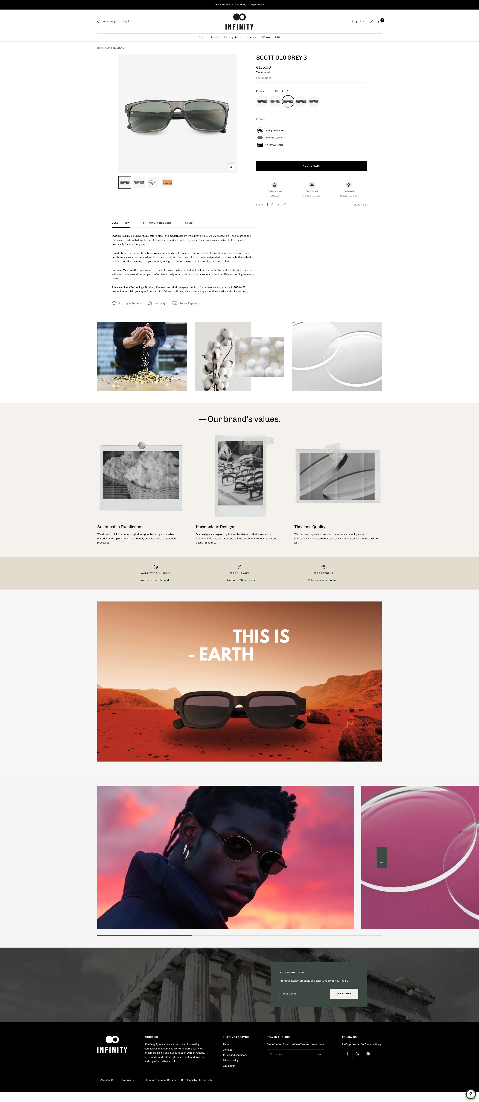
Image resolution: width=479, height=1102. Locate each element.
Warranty (160, 303)
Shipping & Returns (157, 223)
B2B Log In (229, 1065)
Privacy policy (230, 1060)
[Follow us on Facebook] (347, 1054)
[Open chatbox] (471, 1094)
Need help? (360, 204)
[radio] (262, 101)
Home (100, 48)
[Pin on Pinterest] (272, 204)
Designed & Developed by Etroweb (187, 1079)
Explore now (257, 4)
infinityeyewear (158, 1079)
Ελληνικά (356, 21)
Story (189, 223)
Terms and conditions (235, 1054)
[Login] (371, 21)
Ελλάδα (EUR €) (107, 1080)
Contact (251, 37)
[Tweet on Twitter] (278, 204)
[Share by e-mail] (284, 204)
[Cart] (380, 21)
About (226, 1044)
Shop (202, 37)
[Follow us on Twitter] (358, 1054)
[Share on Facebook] (267, 204)
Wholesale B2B (271, 37)
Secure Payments (189, 303)
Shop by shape (232, 37)
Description (121, 223)
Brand (214, 37)
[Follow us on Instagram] (368, 1054)
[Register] (319, 1054)
